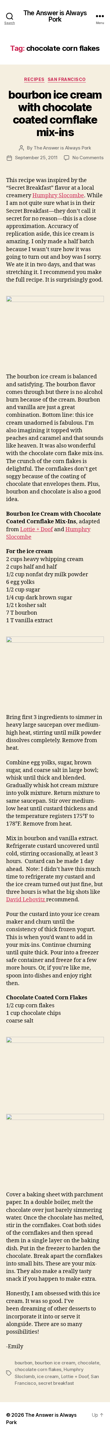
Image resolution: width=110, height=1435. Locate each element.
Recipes (34, 79)
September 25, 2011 (36, 157)
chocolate (88, 1363)
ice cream (48, 1376)
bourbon (23, 1363)
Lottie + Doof (36, 529)
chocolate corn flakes (38, 1369)
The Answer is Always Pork (55, 16)
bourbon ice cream (55, 1363)
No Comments (87, 157)
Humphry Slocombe (58, 195)
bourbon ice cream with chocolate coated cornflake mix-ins (55, 113)
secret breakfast (56, 1383)
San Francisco (67, 79)
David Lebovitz (26, 899)
